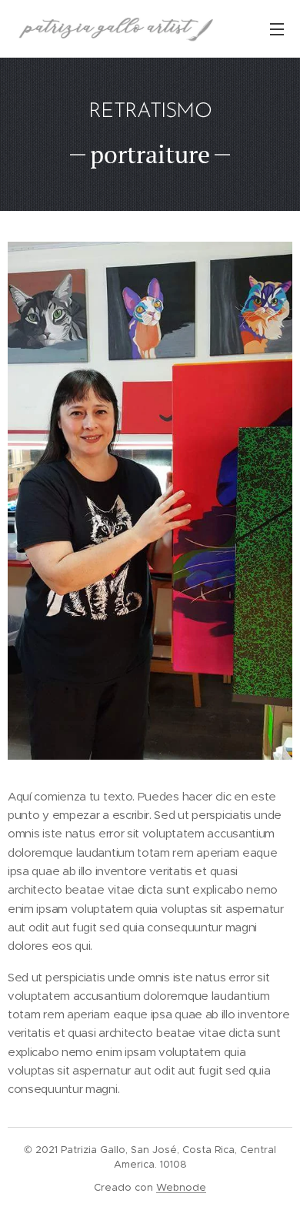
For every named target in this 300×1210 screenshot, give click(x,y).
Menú (277, 28)
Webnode (181, 1187)
